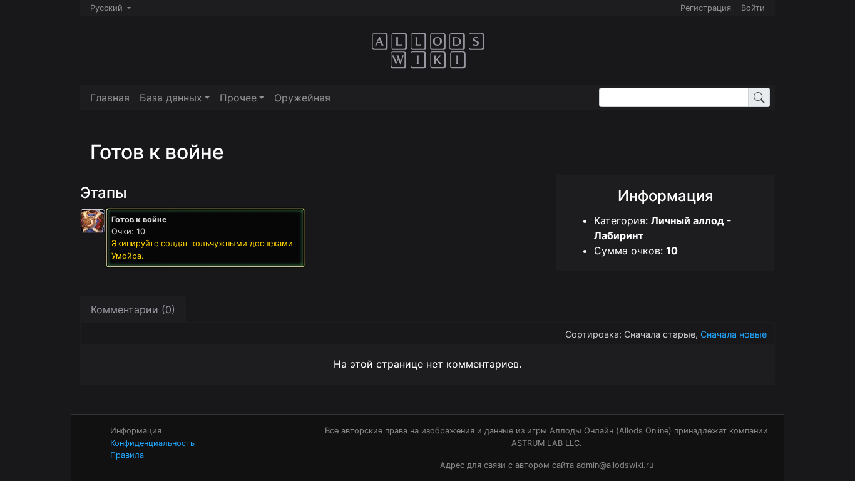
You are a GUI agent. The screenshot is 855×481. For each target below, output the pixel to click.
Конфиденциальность (152, 443)
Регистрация (705, 8)
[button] (175, 97)
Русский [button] (107, 8)
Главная (110, 97)
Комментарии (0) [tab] (133, 309)
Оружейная (302, 97)
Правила (127, 455)
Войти (753, 8)
